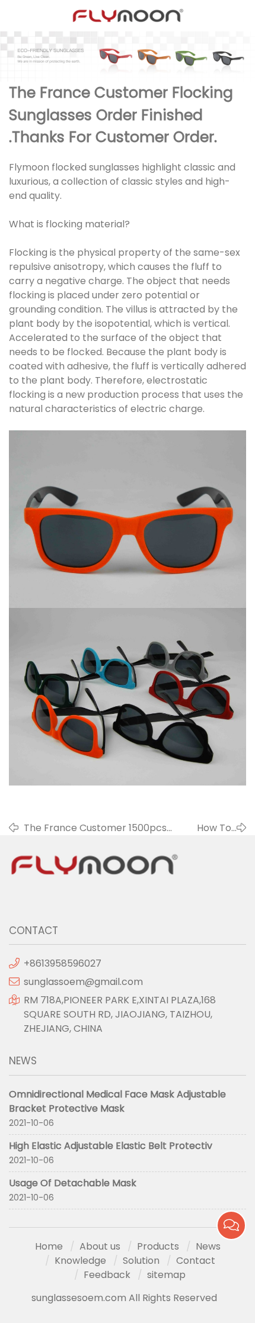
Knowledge (80, 1260)
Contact (195, 1260)
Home (49, 1246)
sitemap (166, 1275)
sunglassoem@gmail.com (83, 982)
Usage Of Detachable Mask (72, 1183)
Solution (141, 1260)
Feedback (107, 1275)
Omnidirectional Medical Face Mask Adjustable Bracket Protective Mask (117, 1101)
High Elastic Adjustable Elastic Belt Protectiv (110, 1146)
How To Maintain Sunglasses (215, 828)
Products (158, 1246)
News (208, 1246)
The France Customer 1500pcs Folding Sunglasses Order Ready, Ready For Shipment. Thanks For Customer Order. (99, 828)
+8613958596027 (62, 963)
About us (99, 1246)
